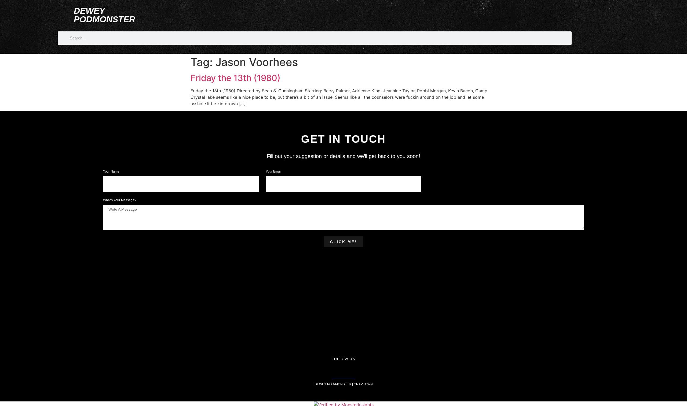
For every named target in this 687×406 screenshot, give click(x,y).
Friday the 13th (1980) (235, 78)
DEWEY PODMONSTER (104, 15)
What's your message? (119, 200)
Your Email (274, 171)
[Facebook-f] (331, 370)
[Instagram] (343, 370)
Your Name (111, 171)
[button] (517, 14)
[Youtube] (355, 370)
